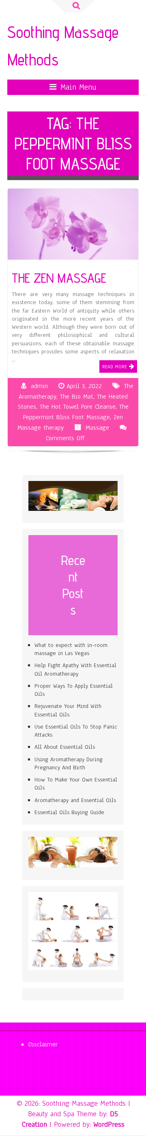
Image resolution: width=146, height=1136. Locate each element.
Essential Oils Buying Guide (69, 812)
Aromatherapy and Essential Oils (75, 800)
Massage (97, 427)
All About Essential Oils (64, 747)
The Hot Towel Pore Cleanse (78, 406)
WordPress (109, 1124)
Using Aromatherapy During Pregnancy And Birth (68, 763)
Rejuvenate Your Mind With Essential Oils (67, 710)
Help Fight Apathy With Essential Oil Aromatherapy (75, 669)
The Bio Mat (76, 396)
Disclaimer (43, 1044)
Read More (114, 366)
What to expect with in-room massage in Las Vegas (70, 649)
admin (39, 386)
